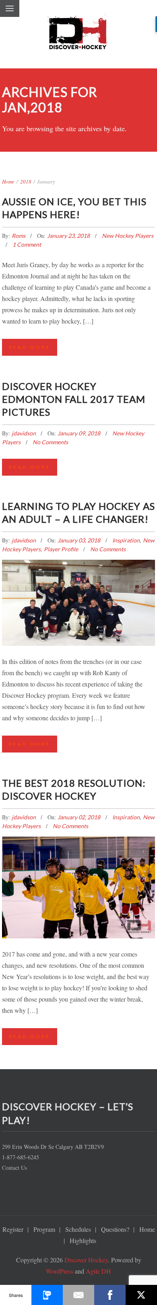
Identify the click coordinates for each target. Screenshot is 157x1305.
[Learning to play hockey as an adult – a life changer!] (78, 594)
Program (44, 1229)
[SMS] (47, 1295)
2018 (25, 181)
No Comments (50, 442)
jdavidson (24, 433)
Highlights (83, 1240)
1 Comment (26, 244)
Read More (29, 347)
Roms (19, 235)
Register (12, 1229)
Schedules (78, 1229)
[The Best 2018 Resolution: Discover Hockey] (78, 876)
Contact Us (14, 1167)
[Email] (78, 1295)
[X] (141, 1295)
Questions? (115, 1229)
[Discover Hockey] (78, 34)
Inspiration (126, 540)
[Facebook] (110, 1295)
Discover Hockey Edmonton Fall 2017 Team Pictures (73, 399)
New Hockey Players (127, 235)
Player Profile (61, 549)
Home (8, 181)
